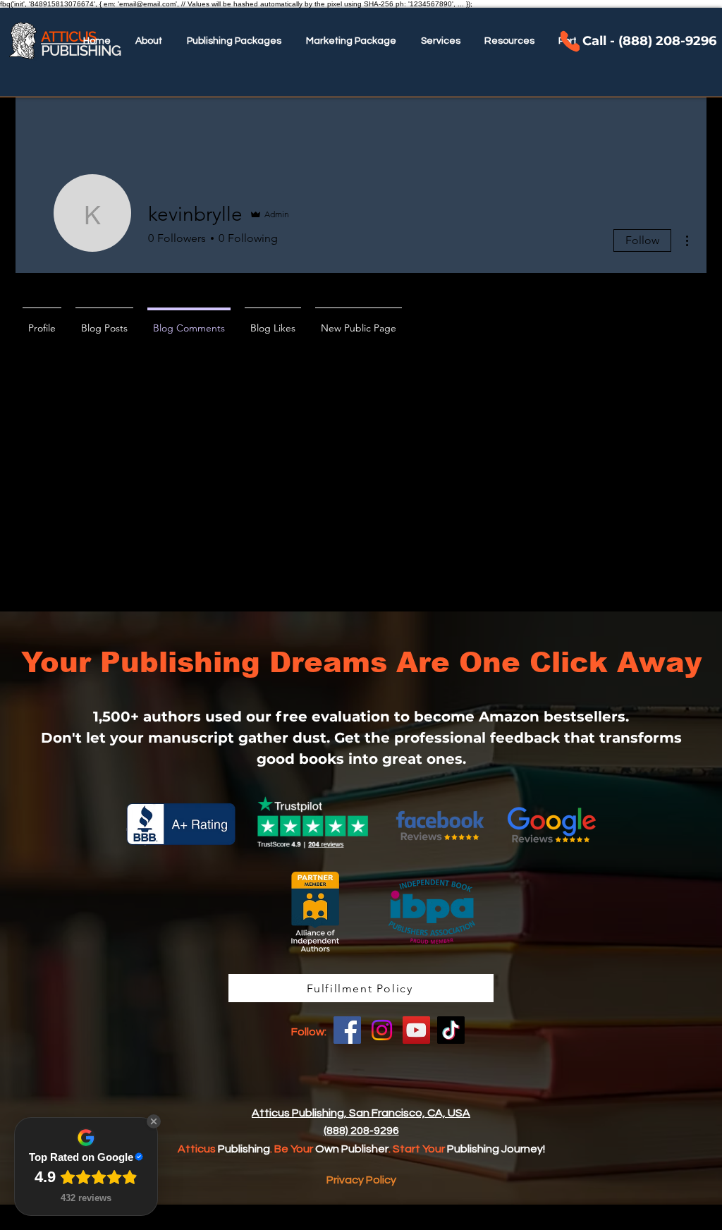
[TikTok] (451, 1030)
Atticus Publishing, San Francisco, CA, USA (361, 1113)
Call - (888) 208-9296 (649, 41)
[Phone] (570, 41)
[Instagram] (382, 1030)
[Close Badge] (154, 1121)
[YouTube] (416, 1030)
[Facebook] (347, 1030)
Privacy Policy (361, 1180)
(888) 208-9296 (361, 1130)
